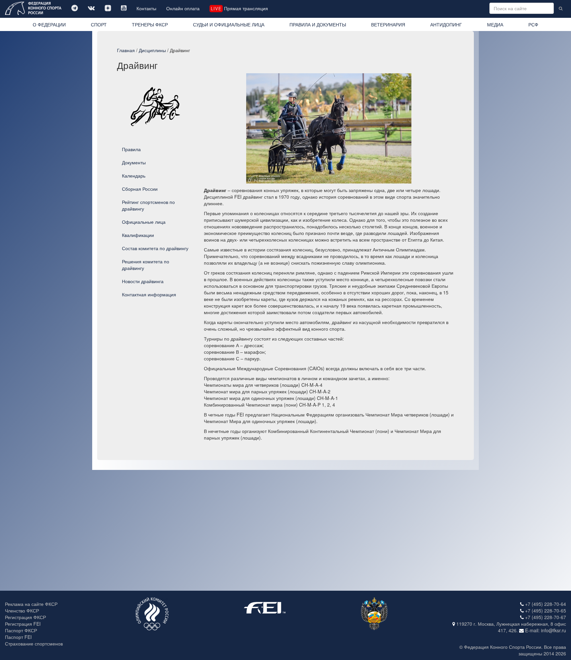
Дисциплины (152, 50)
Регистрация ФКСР (25, 617)
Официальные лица (144, 221)
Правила (131, 149)
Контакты (146, 8)
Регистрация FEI (23, 623)
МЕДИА (495, 24)
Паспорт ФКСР (21, 630)
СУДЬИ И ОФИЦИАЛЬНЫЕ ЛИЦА (228, 24)
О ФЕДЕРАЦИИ (49, 24)
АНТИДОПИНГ (446, 24)
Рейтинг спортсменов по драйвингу (148, 205)
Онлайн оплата (183, 8)
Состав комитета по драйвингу (155, 248)
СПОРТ (99, 24)
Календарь (133, 175)
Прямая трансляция (239, 8)
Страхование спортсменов (34, 643)
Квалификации (138, 235)
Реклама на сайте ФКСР (31, 604)
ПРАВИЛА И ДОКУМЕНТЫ (317, 24)
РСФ (533, 24)
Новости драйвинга (143, 281)
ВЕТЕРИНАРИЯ (388, 24)
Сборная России (140, 188)
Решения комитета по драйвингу (145, 264)
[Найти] (560, 8)
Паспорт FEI (18, 637)
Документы (134, 162)
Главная (126, 50)
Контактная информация (149, 294)
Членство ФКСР (22, 610)
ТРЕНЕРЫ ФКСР (150, 24)
